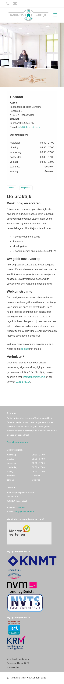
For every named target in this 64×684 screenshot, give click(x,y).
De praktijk (26, 188)
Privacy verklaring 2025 (18, 663)
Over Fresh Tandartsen (18, 659)
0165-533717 (23, 381)
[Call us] (7, 3)
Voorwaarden (13, 667)
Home (11, 188)
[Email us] (15, 3)
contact (25, 349)
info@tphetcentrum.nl (29, 127)
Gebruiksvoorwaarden (17, 442)
